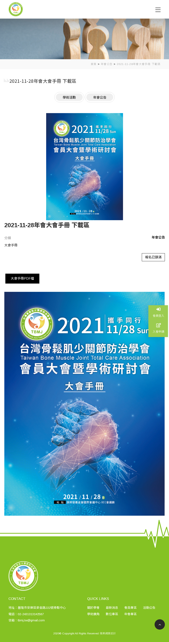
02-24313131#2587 (31, 614)
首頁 (94, 64)
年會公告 (107, 64)
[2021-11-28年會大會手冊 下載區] (84, 166)
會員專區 (130, 607)
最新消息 (112, 607)
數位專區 (112, 614)
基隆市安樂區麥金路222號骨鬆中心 (42, 607)
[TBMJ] (15, 9)
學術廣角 (93, 614)
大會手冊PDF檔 (22, 278)
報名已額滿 (153, 257)
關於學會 (93, 607)
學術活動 (69, 97)
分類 (7, 238)
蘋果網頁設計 (108, 633)
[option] (84, 166)
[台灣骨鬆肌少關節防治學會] (84, 29)
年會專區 (130, 614)
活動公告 (149, 607)
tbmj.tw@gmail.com (31, 620)
